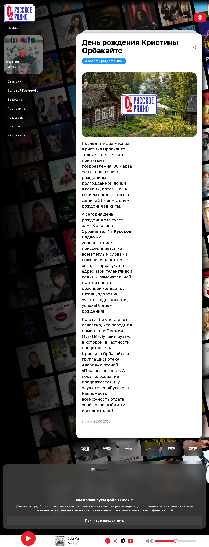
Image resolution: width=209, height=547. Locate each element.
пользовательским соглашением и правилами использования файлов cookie (116, 510)
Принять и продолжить (104, 520)
